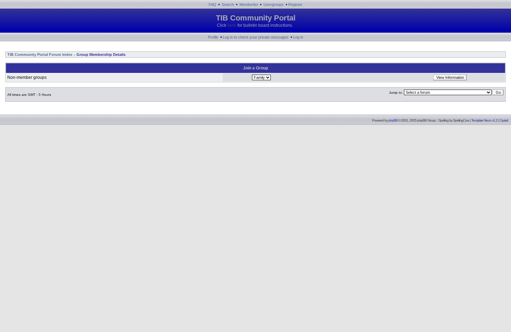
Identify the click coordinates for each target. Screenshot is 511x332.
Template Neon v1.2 (484, 120)
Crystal (504, 120)
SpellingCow (461, 120)
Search (228, 4)
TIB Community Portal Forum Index (39, 54)
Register (295, 4)
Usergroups (273, 4)
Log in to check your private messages (256, 37)
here (231, 25)
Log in (298, 37)
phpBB (393, 120)
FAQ (212, 4)
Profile (213, 37)
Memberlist (249, 4)
